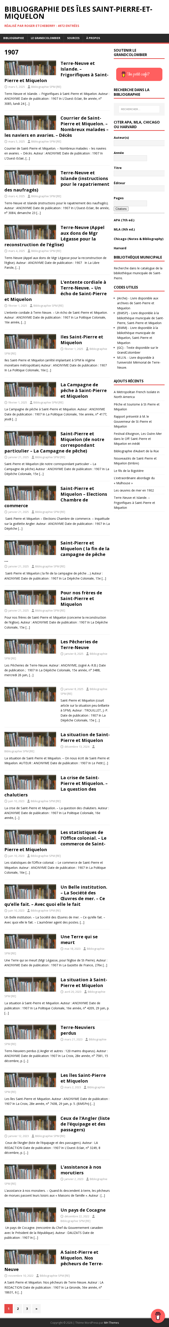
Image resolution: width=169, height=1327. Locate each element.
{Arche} (122, 298)
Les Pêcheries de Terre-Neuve (79, 644)
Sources (73, 38)
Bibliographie (13, 38)
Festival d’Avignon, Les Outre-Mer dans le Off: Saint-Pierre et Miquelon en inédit (138, 439)
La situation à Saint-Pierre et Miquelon (84, 982)
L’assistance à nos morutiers (81, 1170)
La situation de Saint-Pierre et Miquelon (85, 737)
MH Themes (111, 1323)
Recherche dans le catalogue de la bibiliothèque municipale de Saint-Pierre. (138, 273)
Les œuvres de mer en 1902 (134, 490)
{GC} (120, 347)
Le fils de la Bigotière (129, 471)
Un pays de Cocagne (83, 1210)
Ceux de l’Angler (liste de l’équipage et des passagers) (85, 1124)
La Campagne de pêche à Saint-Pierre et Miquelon (84, 390)
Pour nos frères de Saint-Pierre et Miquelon (81, 598)
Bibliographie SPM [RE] (46, 87)
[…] (27, 103)
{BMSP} (122, 313)
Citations (121, 208)
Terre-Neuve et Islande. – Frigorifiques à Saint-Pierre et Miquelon (134, 503)
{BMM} (122, 328)
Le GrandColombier (45, 38)
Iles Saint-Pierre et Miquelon (82, 339)
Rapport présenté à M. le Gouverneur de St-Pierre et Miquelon (133, 421)
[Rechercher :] (139, 109)
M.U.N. (122, 357)
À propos (93, 38)
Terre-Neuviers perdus (78, 1030)
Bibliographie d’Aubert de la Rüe (136, 451)
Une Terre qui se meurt (79, 939)
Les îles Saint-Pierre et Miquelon (83, 1078)
